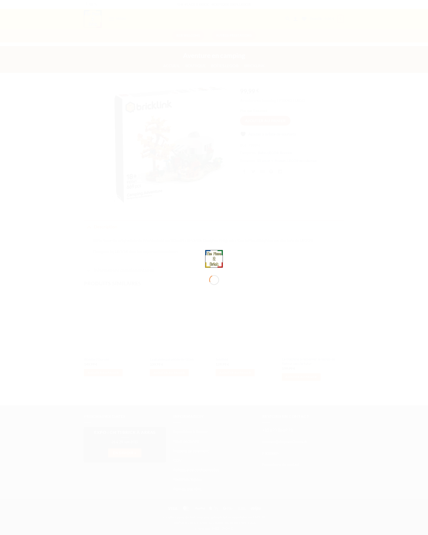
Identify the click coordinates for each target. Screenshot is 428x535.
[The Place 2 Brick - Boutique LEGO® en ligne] (214, 258)
